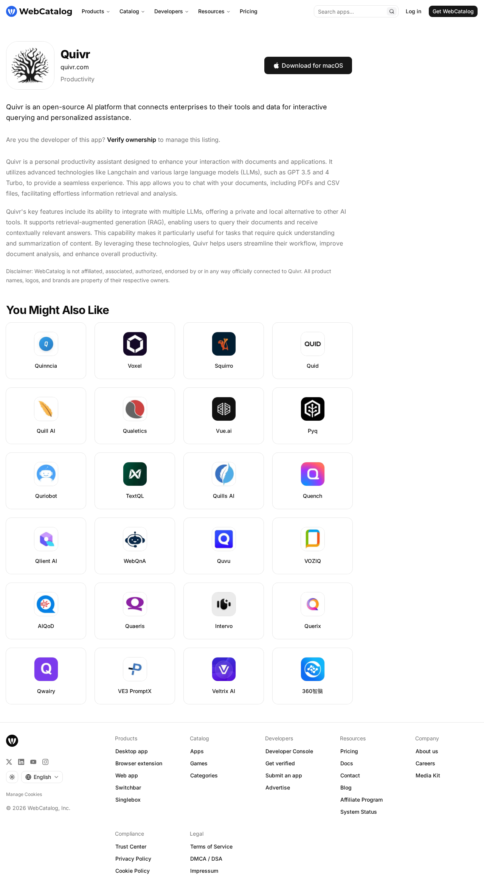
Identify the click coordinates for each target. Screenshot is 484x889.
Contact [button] (350, 775)
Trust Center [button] (130, 846)
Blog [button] (346, 787)
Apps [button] (197, 751)
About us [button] (427, 751)
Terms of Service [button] (211, 846)
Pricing (249, 11)
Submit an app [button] (283, 775)
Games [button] (199, 763)
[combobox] (42, 777)
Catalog (129, 11)
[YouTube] (33, 762)
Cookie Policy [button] (132, 870)
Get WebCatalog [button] (453, 11)
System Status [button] (358, 811)
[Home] (39, 11)
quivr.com (74, 67)
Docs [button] (346, 763)
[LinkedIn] (21, 762)
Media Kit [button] (428, 775)
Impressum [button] (204, 870)
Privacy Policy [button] (133, 858)
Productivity (77, 79)
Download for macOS (312, 65)
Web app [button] (126, 775)
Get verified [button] (280, 763)
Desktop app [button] (131, 751)
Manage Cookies (24, 794)
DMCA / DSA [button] (206, 858)
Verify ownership (131, 139)
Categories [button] (204, 775)
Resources (211, 11)
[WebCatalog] (12, 741)
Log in (413, 11)
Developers (168, 11)
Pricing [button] (349, 751)
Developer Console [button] (289, 751)
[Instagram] (45, 762)
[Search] (391, 11)
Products (93, 11)
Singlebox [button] (128, 799)
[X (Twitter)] (9, 762)
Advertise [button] (277, 787)
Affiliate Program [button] (361, 799)
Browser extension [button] (138, 763)
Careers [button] (425, 763)
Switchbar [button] (128, 787)
